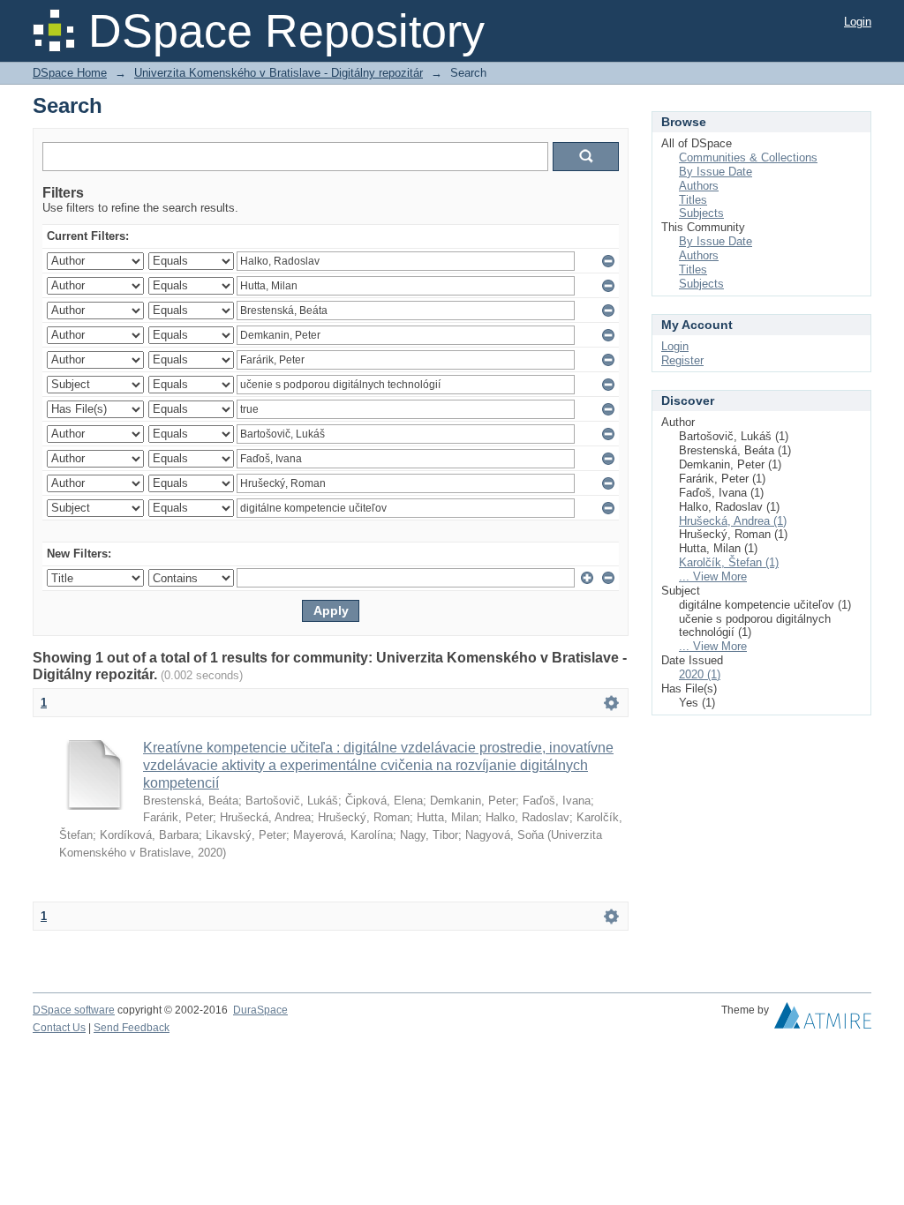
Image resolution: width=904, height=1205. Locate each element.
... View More (713, 576)
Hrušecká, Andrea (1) (733, 521)
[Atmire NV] (822, 1020)
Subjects (701, 213)
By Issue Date (715, 171)
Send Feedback (132, 1028)
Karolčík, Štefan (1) (729, 562)
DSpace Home (70, 72)
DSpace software (74, 1010)
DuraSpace (260, 1010)
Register (682, 360)
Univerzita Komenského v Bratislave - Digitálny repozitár (278, 72)
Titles (693, 199)
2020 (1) (699, 674)
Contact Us (59, 1028)
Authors (699, 185)
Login (857, 21)
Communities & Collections (748, 157)
